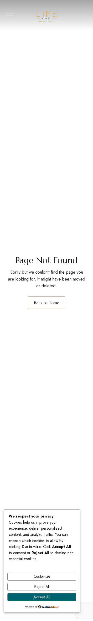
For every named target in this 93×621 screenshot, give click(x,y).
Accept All (41, 597)
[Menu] (9, 15)
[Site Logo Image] (46, 16)
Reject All (42, 586)
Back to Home (46, 302)
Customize (42, 576)
